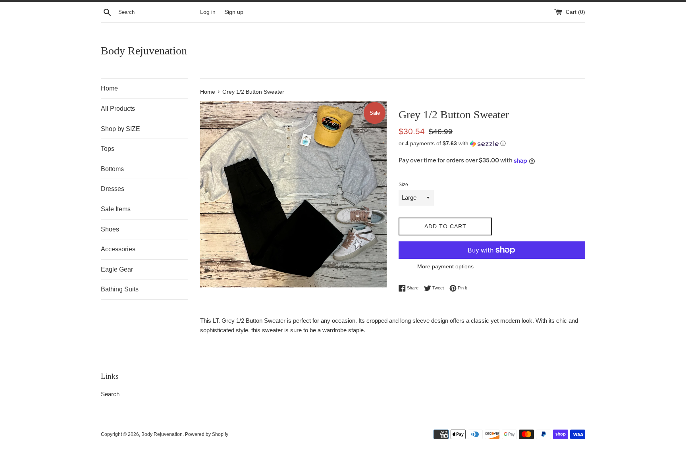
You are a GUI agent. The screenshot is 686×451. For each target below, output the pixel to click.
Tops (107, 148)
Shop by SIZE (120, 128)
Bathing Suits (120, 289)
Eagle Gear (117, 269)
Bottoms (112, 169)
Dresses (112, 188)
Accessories (118, 249)
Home (109, 88)
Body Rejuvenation (144, 50)
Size (403, 184)
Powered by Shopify (206, 434)
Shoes (110, 229)
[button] (492, 143)
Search (110, 394)
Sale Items (116, 209)
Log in (208, 12)
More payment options (445, 266)
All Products (118, 108)
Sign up (233, 12)
